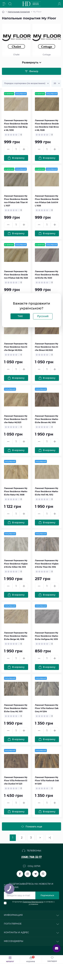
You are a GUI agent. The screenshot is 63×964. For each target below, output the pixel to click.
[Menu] (4, 3)
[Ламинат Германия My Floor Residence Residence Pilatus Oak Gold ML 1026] (47, 180)
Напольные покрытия (19, 11)
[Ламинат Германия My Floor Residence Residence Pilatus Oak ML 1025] (16, 255)
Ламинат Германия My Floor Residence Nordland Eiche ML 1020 (47, 274)
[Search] (10, 3)
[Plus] (24, 149)
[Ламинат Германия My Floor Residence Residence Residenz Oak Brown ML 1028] (47, 104)
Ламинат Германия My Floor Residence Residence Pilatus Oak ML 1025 (16, 274)
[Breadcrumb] (3, 11)
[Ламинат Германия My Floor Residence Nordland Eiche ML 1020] (47, 255)
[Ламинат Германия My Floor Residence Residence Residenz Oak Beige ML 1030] (16, 104)
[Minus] (8, 149)
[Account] (59, 3)
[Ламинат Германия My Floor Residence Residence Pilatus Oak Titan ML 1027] (16, 180)
